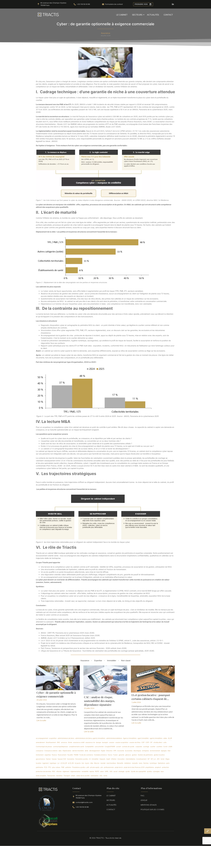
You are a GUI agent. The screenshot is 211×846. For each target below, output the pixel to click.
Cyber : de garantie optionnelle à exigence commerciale (56, 694)
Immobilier (111, 660)
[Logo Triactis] (48, 14)
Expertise (98, 660)
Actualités (153, 15)
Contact (168, 15)
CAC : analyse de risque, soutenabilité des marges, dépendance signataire (99, 700)
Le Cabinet (121, 15)
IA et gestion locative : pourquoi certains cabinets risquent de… (151, 697)
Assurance (84, 660)
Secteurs (137, 15)
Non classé (126, 660)
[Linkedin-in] (173, 4)
